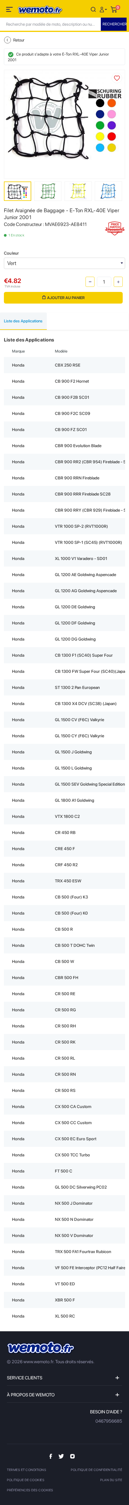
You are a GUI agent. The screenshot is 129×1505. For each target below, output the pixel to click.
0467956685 (108, 1421)
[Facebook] (50, 1456)
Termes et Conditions (26, 1470)
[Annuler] (93, 9)
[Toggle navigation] (10, 10)
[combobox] (64, 263)
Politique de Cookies (25, 1480)
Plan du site (111, 1480)
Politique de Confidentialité (96, 1470)
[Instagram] (72, 1456)
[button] (104, 9)
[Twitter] (61, 1456)
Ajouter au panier (66, 298)
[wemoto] (41, 1348)
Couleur (11, 253)
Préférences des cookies (30, 1490)
